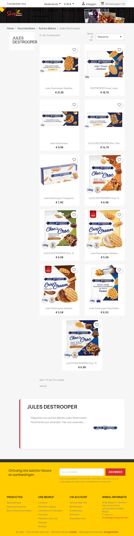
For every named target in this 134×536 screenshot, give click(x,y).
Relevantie (110, 37)
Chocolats (39, 10)
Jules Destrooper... (59, 143)
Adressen (75, 514)
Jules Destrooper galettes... (59, 88)
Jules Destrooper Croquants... (59, 198)
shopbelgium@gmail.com (115, 517)
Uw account (78, 497)
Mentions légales (47, 506)
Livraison (43, 502)
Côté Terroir (106, 10)
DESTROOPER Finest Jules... (104, 88)
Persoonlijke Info (78, 502)
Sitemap (42, 522)
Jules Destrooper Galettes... (104, 253)
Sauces (53, 10)
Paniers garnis (40, 16)
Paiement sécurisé (47, 518)
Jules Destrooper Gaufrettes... (104, 308)
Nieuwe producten (16, 506)
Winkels (42, 526)
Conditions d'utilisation (50, 510)
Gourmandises (85, 10)
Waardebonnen (78, 518)
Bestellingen (76, 506)
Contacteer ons (16, 3)
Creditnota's (76, 510)
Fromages (67, 10)
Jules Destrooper (25, 40)
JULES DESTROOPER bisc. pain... (104, 143)
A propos (43, 514)
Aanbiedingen (14, 502)
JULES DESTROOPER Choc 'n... (105, 198)
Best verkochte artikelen (19, 510)
